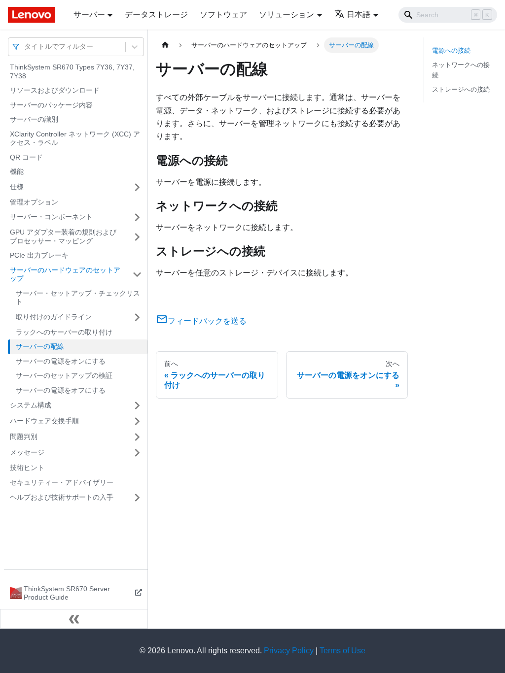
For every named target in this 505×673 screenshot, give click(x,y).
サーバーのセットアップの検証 (64, 375)
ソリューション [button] (286, 14)
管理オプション (34, 202)
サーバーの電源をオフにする (61, 390)
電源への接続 (451, 50)
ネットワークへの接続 (461, 70)
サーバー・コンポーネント (51, 217)
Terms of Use (342, 650)
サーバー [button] (89, 14)
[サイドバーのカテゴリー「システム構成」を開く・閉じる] (137, 405)
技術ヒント (27, 467)
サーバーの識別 (34, 119)
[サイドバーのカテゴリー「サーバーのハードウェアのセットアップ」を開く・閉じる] (137, 274)
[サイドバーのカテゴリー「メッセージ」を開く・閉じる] (137, 453)
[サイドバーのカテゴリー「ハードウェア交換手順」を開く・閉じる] (137, 421)
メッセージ (27, 452)
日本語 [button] (358, 14)
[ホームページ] (165, 45)
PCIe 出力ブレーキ (39, 255)
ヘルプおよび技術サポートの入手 (61, 497)
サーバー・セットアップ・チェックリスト (78, 297)
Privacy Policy (289, 650)
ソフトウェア (223, 14)
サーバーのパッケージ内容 (51, 105)
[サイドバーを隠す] (74, 619)
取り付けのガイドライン (54, 317)
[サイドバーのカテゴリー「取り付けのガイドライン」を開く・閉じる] (137, 317)
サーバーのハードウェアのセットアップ (65, 274)
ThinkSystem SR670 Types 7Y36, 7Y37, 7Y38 (72, 71)
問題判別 (23, 436)
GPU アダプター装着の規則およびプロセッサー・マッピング (63, 236)
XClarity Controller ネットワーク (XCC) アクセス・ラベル (75, 138)
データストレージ (156, 14)
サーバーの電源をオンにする (61, 361)
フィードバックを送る (207, 321)
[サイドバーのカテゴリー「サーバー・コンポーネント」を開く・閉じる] (137, 217)
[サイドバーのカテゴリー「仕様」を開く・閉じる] (137, 187)
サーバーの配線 (40, 346)
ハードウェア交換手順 (44, 421)
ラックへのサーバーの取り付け (64, 332)
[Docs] (34, 15)
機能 (17, 171)
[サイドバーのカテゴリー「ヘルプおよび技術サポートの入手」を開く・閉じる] (137, 497)
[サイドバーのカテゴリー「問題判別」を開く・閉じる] (137, 437)
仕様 (17, 187)
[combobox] (25, 46)
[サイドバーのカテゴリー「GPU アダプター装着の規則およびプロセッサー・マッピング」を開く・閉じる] (137, 236)
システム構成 (30, 405)
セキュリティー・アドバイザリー (61, 482)
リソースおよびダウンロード (55, 90)
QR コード (26, 157)
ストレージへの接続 (461, 89)
